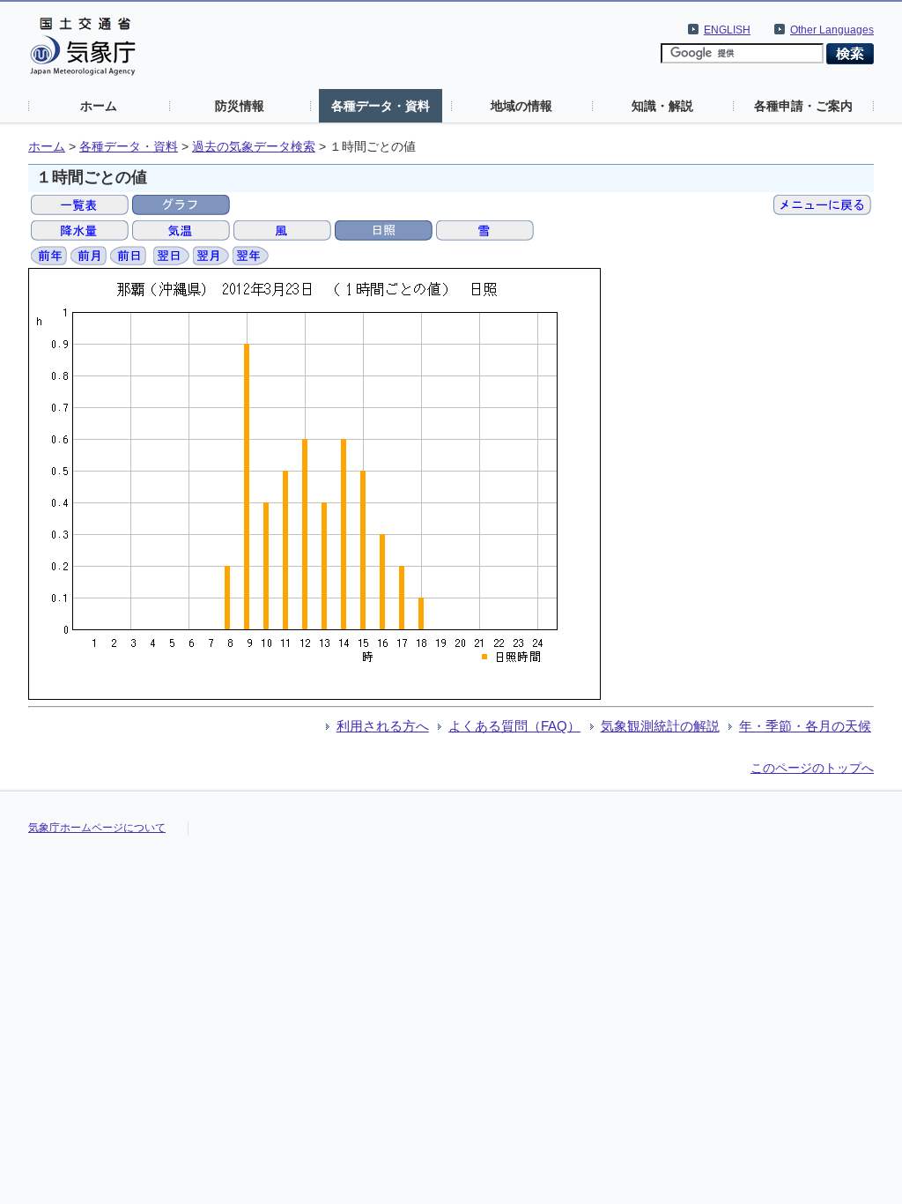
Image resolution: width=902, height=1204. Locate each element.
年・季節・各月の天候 (805, 725)
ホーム (98, 106)
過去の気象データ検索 (253, 146)
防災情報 (239, 106)
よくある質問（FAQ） (514, 725)
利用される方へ (382, 725)
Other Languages (832, 30)
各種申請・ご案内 (803, 106)
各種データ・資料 (380, 106)
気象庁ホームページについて (97, 827)
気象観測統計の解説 (660, 725)
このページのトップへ (812, 768)
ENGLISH (727, 30)
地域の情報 (521, 106)
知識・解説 (662, 106)
